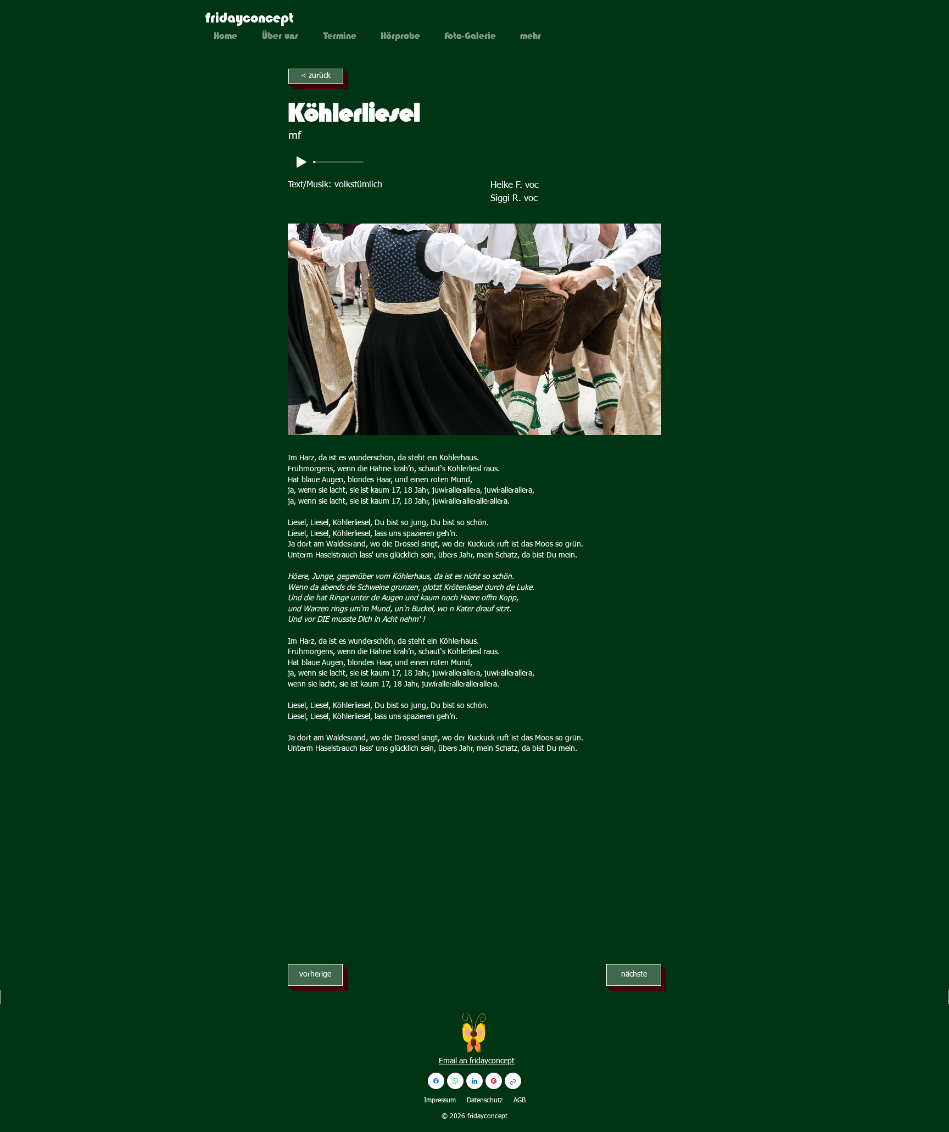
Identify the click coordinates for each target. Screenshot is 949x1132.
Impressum (440, 1100)
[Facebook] (436, 1081)
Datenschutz (485, 1100)
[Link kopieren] (513, 1081)
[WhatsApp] (455, 1081)
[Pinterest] (493, 1081)
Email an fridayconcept (477, 1061)
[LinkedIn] (474, 1081)
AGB (519, 1100)
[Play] (301, 162)
